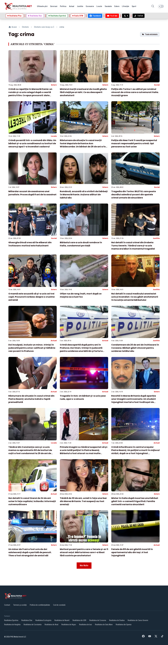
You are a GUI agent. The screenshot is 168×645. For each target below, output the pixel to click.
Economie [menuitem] (90, 6)
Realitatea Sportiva (11, 620)
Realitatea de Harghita (12, 624)
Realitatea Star (26, 620)
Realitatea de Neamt (61, 620)
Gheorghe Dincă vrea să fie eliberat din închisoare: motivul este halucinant (30, 244)
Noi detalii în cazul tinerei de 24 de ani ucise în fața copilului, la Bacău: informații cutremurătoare (32, 501)
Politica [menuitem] (63, 6)
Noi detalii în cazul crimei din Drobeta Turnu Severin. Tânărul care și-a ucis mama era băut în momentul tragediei (133, 245)
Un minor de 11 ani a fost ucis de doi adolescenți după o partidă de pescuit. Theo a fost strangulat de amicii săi (30, 552)
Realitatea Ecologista (43, 620)
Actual (54, 340)
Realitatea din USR (79, 620)
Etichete (25, 27)
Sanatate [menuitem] (108, 6)
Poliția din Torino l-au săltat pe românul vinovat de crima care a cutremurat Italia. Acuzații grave (135, 92)
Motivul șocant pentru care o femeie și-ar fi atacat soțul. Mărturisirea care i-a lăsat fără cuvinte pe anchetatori (84, 552)
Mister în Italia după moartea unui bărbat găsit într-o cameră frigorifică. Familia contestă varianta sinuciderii (134, 501)
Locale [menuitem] (99, 6)
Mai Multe (84, 565)
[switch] (161, 6)
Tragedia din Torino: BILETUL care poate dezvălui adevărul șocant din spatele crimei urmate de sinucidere (133, 194)
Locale (54, 136)
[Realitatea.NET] (18, 6)
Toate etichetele (151, 34)
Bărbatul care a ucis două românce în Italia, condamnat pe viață (81, 244)
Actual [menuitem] (71, 6)
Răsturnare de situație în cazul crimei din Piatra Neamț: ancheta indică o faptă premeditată (31, 399)
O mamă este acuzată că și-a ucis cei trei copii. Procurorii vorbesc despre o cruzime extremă (31, 296)
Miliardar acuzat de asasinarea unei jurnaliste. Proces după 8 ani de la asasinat (32, 193)
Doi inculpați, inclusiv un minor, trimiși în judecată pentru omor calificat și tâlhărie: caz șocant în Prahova (32, 348)
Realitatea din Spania (123, 624)
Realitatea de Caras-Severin (138, 620)
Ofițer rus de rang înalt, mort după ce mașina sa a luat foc (80, 295)
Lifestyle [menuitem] (125, 6)
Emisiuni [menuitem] (53, 6)
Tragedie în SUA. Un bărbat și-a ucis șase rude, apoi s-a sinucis (83, 397)
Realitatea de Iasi (85, 624)
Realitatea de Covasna (97, 620)
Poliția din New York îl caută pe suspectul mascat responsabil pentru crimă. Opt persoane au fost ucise (134, 143)
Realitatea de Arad (51, 624)
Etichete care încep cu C (44, 27)
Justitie (156, 238)
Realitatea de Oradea (117, 620)
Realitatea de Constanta (32, 624)
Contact (7, 605)
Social (157, 85)
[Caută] (152, 6)
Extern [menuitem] (116, 6)
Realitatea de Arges (68, 624)
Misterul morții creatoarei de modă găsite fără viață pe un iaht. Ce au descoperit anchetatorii (83, 92)
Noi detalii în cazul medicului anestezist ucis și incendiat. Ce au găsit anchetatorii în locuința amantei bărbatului (134, 296)
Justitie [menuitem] (80, 6)
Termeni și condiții (20, 605)
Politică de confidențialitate (40, 605)
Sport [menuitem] (134, 6)
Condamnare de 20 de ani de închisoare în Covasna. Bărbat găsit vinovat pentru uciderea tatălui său (135, 348)
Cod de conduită (59, 605)
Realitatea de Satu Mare (104, 624)
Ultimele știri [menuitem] (42, 6)
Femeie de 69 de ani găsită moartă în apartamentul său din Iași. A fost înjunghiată (132, 552)
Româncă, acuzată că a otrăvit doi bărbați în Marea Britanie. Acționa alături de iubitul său (84, 194)
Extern (54, 85)
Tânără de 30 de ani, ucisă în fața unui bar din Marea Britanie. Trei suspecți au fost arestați (83, 501)
